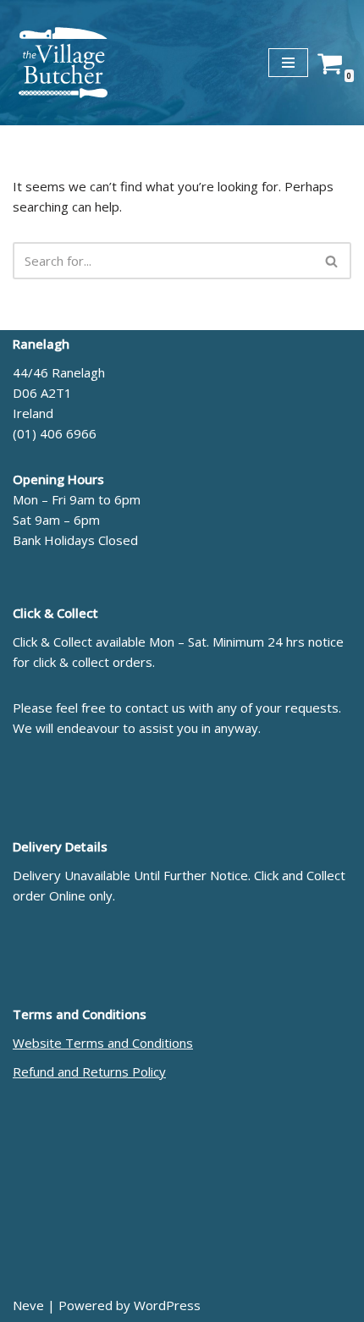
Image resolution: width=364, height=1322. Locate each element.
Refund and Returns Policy (89, 1071)
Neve (28, 1305)
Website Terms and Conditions (103, 1042)
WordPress (167, 1305)
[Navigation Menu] (288, 62)
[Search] (332, 260)
